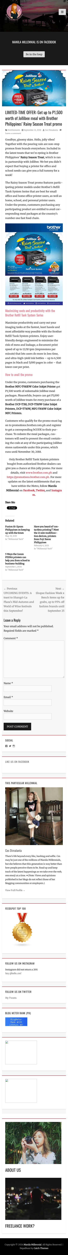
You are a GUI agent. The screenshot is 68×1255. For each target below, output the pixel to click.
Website (8, 711)
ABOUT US (13, 1170)
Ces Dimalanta (51, 130)
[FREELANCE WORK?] (33, 1198)
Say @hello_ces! (13, 973)
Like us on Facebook (17, 762)
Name (8, 683)
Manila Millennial (32, 1244)
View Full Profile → (15, 890)
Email (8, 697)
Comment (11, 638)
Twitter (40, 490)
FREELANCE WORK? (20, 1226)
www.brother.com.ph (39, 472)
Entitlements (14, 130)
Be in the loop (34, 54)
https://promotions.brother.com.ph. (28, 477)
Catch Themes (41, 1248)
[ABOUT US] (33, 1142)
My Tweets (11, 997)
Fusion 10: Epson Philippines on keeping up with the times (17, 529)
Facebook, (29, 490)
